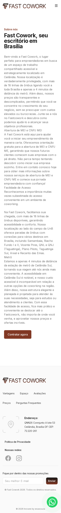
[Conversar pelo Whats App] (52, 502)
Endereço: (31, 418)
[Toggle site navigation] (56, 5)
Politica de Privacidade (17, 441)
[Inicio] (24, 6)
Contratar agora (18, 334)
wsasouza (40, 509)
